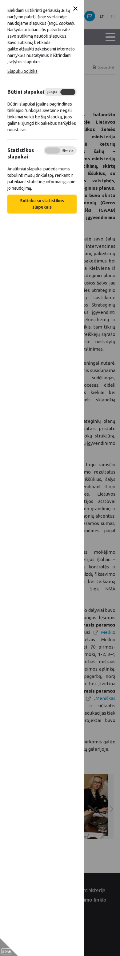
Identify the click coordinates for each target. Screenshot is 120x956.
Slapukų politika (22, 71)
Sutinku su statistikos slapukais (42, 204)
